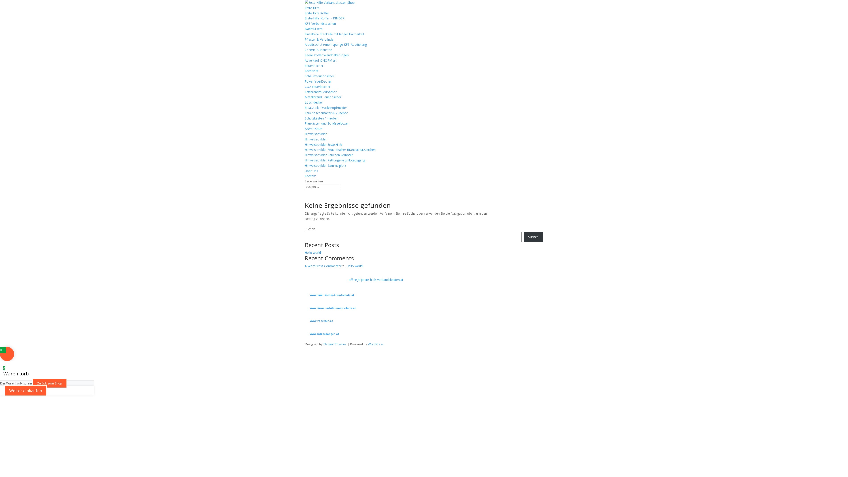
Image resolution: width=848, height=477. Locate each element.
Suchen (310, 229)
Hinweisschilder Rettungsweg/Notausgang (335, 160)
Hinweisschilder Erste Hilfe (323, 144)
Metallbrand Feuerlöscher (323, 97)
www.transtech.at (321, 320)
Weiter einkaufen (25, 390)
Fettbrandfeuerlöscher (321, 92)
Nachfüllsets (313, 29)
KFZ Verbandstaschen (320, 23)
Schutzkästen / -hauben (321, 118)
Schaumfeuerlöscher (319, 76)
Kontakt (310, 176)
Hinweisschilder (316, 134)
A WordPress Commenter (323, 266)
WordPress (376, 344)
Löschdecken (314, 102)
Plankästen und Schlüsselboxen (327, 123)
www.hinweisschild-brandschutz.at (333, 308)
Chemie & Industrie (318, 50)
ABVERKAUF (313, 129)
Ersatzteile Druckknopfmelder (326, 108)
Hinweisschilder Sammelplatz (325, 165)
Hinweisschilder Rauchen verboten (329, 155)
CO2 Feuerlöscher (317, 87)
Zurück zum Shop (49, 383)
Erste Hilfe (312, 8)
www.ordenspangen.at (324, 333)
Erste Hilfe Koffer (317, 13)
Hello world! (313, 252)
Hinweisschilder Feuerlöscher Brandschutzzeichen (340, 150)
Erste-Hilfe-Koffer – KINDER (324, 18)
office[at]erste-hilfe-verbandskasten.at (376, 280)
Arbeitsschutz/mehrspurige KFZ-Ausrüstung (336, 44)
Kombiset (311, 71)
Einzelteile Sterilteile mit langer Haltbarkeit (334, 34)
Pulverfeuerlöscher (318, 81)
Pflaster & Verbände (319, 39)
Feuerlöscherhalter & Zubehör (326, 113)
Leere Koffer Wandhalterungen (327, 55)
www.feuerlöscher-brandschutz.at (332, 295)
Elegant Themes (334, 344)
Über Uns (311, 171)
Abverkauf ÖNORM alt (321, 60)
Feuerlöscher (314, 66)
